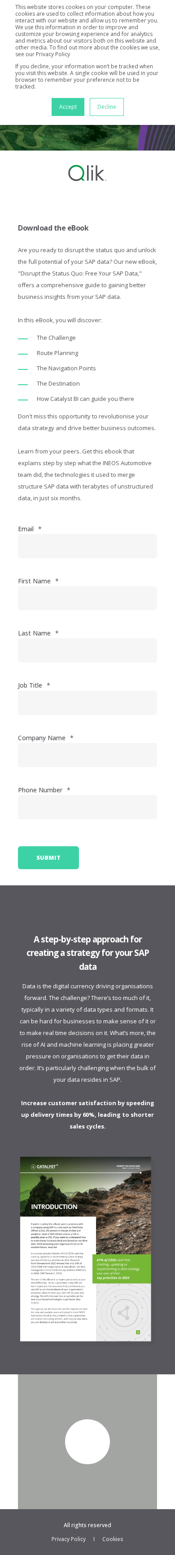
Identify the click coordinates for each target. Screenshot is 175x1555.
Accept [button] (68, 107)
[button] (87, 1441)
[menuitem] (69, 1539)
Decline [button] (106, 107)
